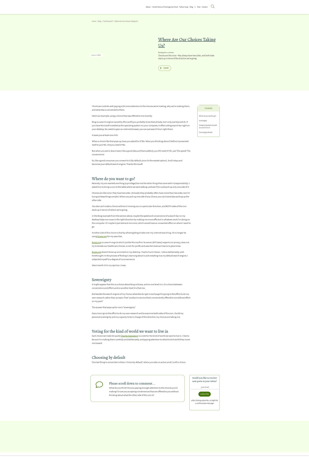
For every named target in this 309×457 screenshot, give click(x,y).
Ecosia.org (102, 236)
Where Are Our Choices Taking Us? (187, 42)
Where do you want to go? (207, 116)
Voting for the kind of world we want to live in (208, 126)
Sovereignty (203, 121)
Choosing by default (205, 132)
